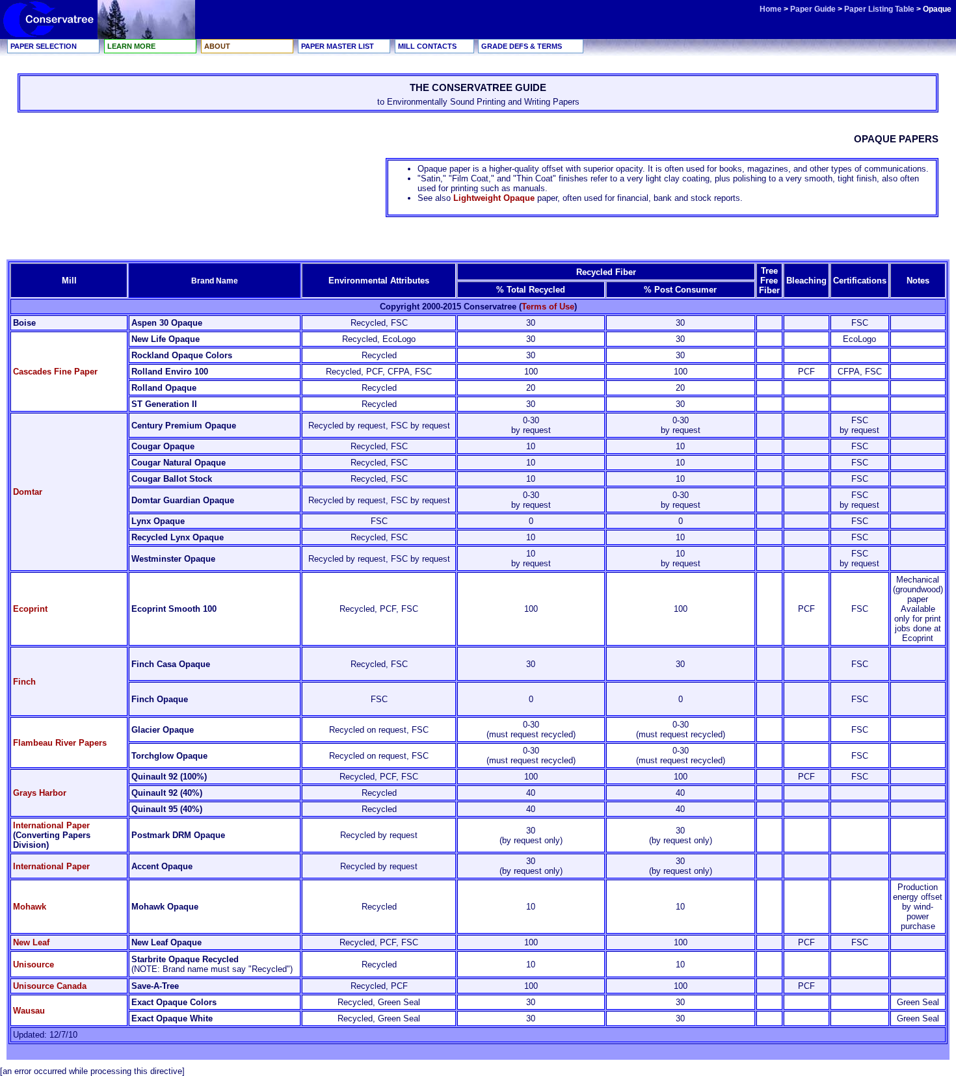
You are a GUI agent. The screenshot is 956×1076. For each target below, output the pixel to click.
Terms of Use (548, 306)
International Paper (51, 825)
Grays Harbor (39, 793)
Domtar (27, 492)
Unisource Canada (49, 986)
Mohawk (29, 907)
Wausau (29, 1011)
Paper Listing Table (879, 9)
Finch (24, 682)
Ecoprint (30, 609)
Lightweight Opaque (494, 198)
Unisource (33, 964)
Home (771, 9)
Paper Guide (814, 9)
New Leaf (31, 942)
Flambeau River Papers (60, 743)
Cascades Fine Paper (55, 371)
